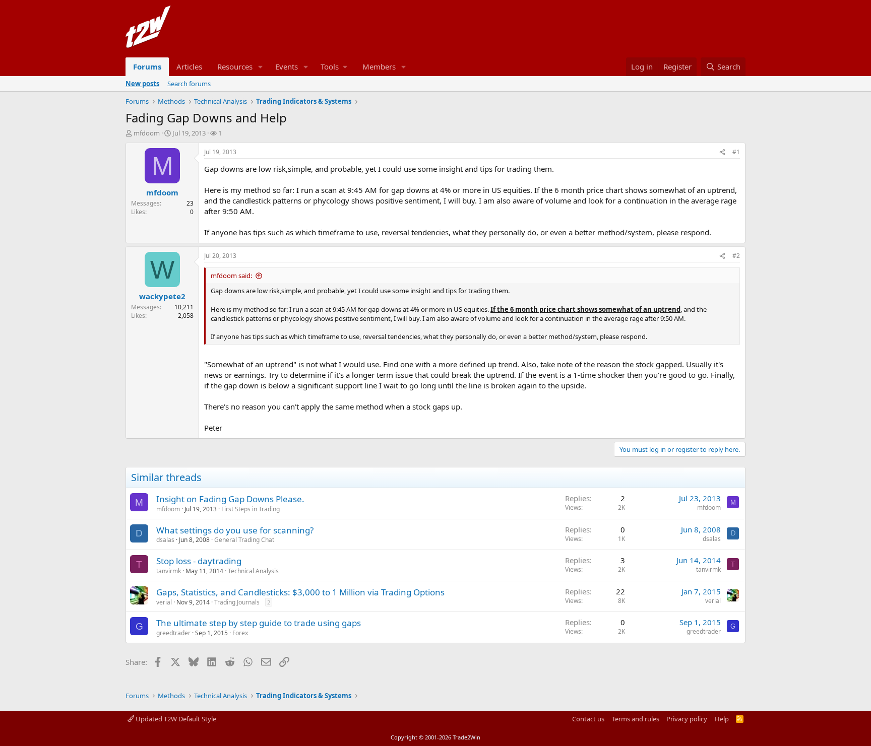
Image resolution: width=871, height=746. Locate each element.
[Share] (722, 152)
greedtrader (173, 633)
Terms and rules (635, 718)
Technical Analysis (253, 571)
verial (164, 602)
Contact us (588, 718)
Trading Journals (237, 602)
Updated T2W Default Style (175, 718)
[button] (261, 66)
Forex (240, 633)
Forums (147, 66)
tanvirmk (168, 571)
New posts (142, 83)
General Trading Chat (244, 539)
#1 (736, 152)
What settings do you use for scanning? (235, 530)
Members (379, 66)
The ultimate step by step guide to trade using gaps (258, 623)
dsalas (165, 539)
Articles (189, 66)
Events (286, 66)
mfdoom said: (231, 275)
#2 (736, 255)
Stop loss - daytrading (198, 561)
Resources (235, 66)
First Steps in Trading (250, 509)
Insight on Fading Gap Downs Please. (230, 499)
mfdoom (147, 133)
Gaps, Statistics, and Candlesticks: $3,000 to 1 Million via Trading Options (300, 592)
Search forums (189, 83)
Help (722, 718)
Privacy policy (686, 718)
